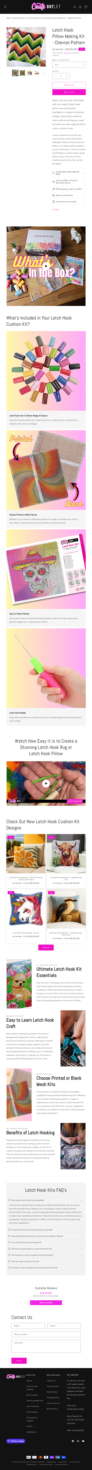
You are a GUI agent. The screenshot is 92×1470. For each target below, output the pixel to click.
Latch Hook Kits (18, 18)
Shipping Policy (53, 1397)
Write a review (46, 1302)
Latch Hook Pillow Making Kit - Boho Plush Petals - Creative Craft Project (25, 879)
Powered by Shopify (38, 1462)
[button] (5, 7)
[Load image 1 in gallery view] (15, 73)
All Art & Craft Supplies (31, 1388)
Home (8, 18)
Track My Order (53, 1386)
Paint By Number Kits (34, 1400)
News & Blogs (52, 1392)
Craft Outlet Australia (24, 1462)
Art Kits (29, 1426)
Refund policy (51, 1462)
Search (29, 1380)
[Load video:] (46, 266)
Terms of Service (53, 1403)
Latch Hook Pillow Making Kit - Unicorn (26, 933)
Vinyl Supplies (32, 1412)
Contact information (46, 1464)
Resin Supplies (32, 1395)
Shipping (67, 53)
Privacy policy (62, 1462)
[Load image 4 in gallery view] (37, 73)
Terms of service (75, 1462)
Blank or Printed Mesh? (60, 60)
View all (46, 947)
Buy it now (69, 92)
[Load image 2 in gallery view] (22, 73)
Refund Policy (52, 1409)
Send (19, 1360)
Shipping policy (32, 1464)
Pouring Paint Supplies (31, 1419)
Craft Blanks (31, 1432)
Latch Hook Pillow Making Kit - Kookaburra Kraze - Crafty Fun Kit (66, 934)
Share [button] (57, 209)
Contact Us (51, 1380)
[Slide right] (43, 73)
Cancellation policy (61, 1464)
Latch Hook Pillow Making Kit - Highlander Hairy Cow (66, 879)
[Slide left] (9, 73)
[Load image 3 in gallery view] (30, 73)
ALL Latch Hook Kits (33, 18)
